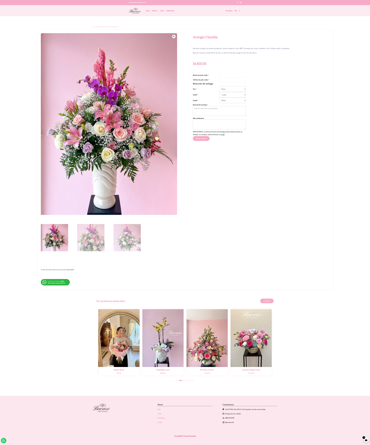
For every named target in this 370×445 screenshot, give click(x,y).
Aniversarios (108, 26)
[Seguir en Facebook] (237, 2)
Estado (195, 95)
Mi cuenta (228, 11)
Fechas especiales (100, 26)
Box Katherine (251, 369)
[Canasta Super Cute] (207, 366)
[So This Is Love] (163, 366)
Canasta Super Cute (207, 369)
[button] (174, 36)
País (194, 89)
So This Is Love (163, 369)
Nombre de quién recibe (200, 75)
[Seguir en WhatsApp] (3, 440)
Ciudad (195, 100)
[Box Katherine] (251, 366)
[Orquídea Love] (119, 366)
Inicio (148, 11)
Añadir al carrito (201, 138)
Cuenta (160, 422)
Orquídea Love (119, 369)
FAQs (162, 11)
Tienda (154, 11)
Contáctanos (170, 11)
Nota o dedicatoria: (198, 118)
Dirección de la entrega (200, 105)
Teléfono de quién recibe (200, 80)
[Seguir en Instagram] (241, 2)
